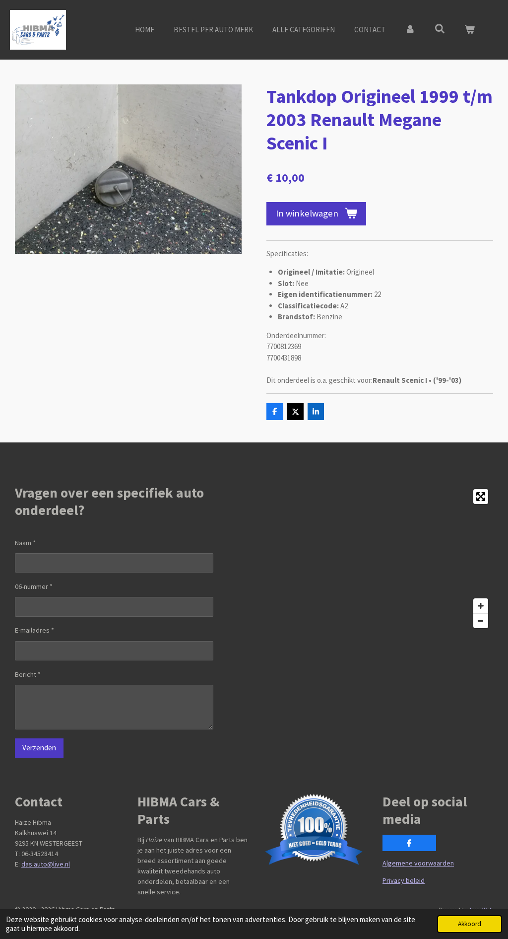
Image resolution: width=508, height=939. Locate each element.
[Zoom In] (480, 605)
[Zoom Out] (480, 620)
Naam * (25, 542)
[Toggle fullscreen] (480, 496)
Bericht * (28, 674)
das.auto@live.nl (45, 864)
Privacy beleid (403, 880)
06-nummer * (34, 586)
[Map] (376, 558)
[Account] (410, 30)
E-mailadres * (34, 630)
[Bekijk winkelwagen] (469, 30)
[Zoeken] (440, 29)
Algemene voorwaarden (418, 863)
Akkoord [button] (469, 924)
